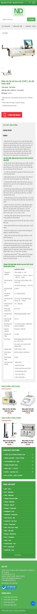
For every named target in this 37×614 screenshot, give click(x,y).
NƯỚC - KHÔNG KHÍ (11, 472)
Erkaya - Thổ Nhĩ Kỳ (10, 534)
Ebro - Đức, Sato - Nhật (11, 527)
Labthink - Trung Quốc (17, 90)
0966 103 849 (18, 3)
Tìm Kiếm (31, 19)
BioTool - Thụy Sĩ (9, 505)
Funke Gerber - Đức (10, 543)
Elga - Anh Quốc (9, 531)
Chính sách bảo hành (9, 605)
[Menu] (34, 3)
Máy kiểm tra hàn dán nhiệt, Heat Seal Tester (27, 442)
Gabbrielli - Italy (9, 550)
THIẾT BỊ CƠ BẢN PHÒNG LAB (15, 454)
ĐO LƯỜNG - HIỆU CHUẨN (13, 475)
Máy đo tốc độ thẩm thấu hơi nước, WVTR (9, 411)
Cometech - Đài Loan (11, 521)
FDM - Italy (8, 540)
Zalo (32, 603)
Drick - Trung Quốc (10, 524)
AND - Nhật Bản (9, 495)
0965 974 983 (7, 3)
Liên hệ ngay (14, 115)
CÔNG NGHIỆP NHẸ (11, 465)
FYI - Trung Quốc (9, 547)
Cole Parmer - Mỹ (10, 518)
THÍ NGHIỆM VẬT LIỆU (12, 461)
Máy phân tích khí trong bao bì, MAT (28, 410)
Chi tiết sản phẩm (10, 125)
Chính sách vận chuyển (10, 600)
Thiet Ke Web (5, 612)
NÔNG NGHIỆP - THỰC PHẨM (14, 458)
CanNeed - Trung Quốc (11, 514)
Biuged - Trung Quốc (10, 508)
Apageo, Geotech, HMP (11, 498)
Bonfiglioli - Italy (9, 511)
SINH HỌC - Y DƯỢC (11, 468)
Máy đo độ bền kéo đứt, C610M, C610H (9, 442)
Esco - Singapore (9, 537)
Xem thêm (18, 555)
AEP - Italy (8, 489)
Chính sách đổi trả (9, 602)
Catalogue (7, 130)
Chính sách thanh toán (10, 597)
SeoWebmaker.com (16, 612)
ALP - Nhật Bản (9, 492)
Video (5, 135)
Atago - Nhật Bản (9, 502)
